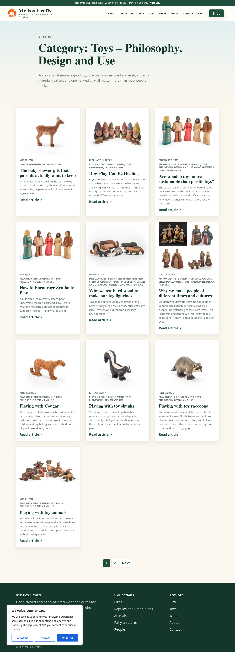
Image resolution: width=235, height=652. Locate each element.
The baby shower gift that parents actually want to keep (48, 172)
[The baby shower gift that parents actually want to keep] (48, 131)
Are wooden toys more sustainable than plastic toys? (186, 179)
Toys (151, 13)
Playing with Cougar (39, 406)
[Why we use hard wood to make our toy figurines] (117, 246)
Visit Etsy (155, 2)
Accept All (67, 637)
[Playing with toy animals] (48, 470)
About (174, 13)
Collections (127, 13)
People (119, 629)
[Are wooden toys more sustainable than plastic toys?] (187, 131)
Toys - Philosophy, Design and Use (40, 164)
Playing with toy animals (43, 512)
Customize (23, 637)
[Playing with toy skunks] (117, 364)
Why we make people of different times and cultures (185, 293)
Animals (120, 616)
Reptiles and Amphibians (133, 609)
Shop (217, 13)
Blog (201, 13)
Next (126, 563)
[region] (45, 625)
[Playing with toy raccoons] (187, 364)
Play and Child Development (106, 164)
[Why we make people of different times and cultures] (187, 246)
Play (141, 13)
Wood (162, 13)
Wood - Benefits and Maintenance (121, 284)
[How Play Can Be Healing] (117, 131)
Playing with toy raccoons (183, 406)
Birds (118, 602)
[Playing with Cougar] (48, 364)
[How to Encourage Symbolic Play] (48, 246)
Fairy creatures (125, 622)
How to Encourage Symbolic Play (47, 290)
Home (111, 13)
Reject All (45, 637)
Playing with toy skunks (111, 406)
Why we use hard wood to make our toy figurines (113, 293)
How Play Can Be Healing (114, 173)
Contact (188, 13)
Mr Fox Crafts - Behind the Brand (179, 164)
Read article (29, 200)
